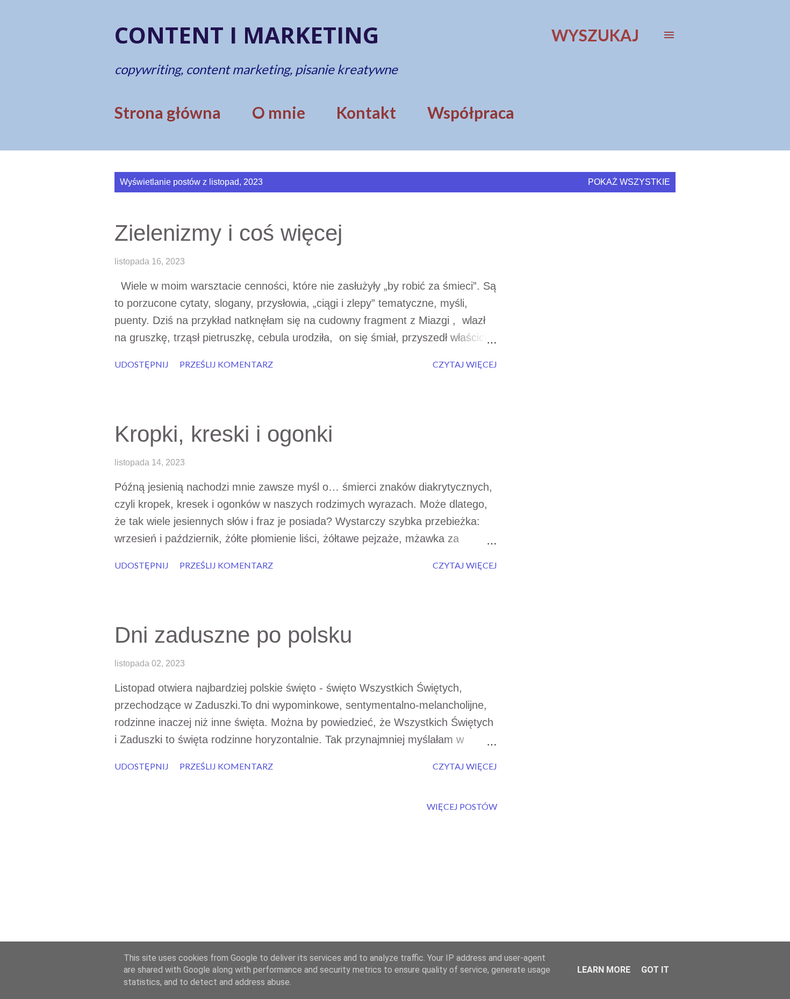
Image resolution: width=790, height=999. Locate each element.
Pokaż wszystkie (629, 181)
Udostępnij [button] (141, 364)
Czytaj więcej (465, 364)
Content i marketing (246, 34)
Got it (655, 970)
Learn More (603, 970)
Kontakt (366, 112)
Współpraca (470, 112)
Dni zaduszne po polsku (233, 635)
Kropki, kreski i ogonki (223, 434)
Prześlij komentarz (226, 364)
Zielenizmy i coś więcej (228, 233)
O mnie (278, 112)
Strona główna (167, 112)
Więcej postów (462, 806)
